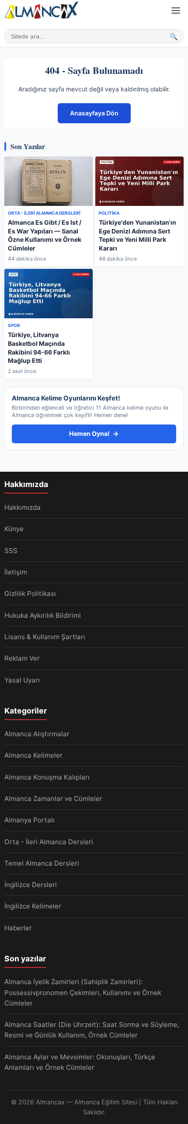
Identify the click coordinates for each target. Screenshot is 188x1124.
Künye (14, 529)
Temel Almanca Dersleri (41, 863)
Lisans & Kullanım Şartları (44, 637)
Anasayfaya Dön (94, 113)
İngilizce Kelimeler (32, 906)
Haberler (18, 928)
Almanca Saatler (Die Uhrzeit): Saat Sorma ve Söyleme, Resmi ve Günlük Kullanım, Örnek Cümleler (91, 1029)
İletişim (15, 572)
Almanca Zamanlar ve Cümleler (53, 798)
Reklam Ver (22, 658)
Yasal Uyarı (22, 680)
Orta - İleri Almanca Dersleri (48, 842)
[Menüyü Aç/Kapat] (176, 10)
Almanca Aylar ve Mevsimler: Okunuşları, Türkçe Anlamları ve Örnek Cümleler (79, 1062)
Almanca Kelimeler (33, 755)
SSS (10, 550)
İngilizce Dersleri (30, 884)
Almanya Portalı (29, 820)
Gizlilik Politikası (30, 593)
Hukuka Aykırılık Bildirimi (42, 615)
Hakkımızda (22, 507)
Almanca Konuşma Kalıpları (47, 777)
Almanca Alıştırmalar (37, 734)
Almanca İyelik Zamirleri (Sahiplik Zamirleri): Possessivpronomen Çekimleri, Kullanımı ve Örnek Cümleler (82, 992)
